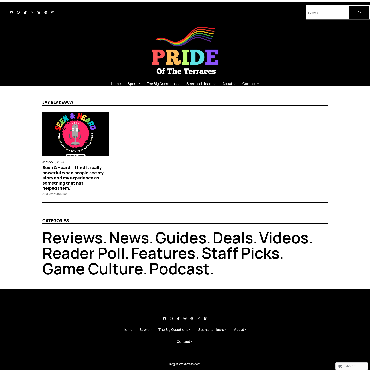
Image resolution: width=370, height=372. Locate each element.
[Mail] (52, 12)
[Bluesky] (39, 12)
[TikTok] (25, 12)
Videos (283, 237)
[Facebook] (11, 12)
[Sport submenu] (139, 83)
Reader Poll (83, 253)
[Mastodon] (185, 318)
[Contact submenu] (258, 83)
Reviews (72, 237)
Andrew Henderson (55, 194)
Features (163, 253)
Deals (233, 237)
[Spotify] (46, 12)
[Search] (359, 12)
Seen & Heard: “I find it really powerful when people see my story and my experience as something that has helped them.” (73, 178)
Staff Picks (240, 253)
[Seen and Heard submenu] (214, 83)
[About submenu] (234, 83)
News (129, 237)
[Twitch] (205, 318)
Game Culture (92, 268)
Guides (180, 237)
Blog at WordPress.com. (185, 364)
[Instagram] (18, 12)
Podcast (179, 268)
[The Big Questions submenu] (179, 83)
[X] (32, 12)
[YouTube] (192, 318)
